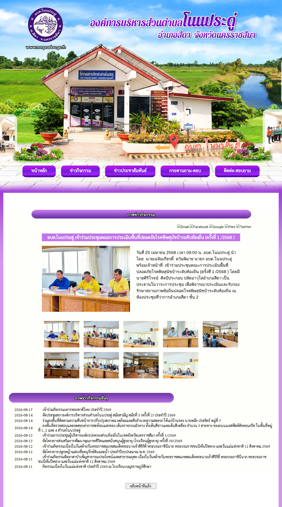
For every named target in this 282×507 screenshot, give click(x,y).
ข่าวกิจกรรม (80, 170)
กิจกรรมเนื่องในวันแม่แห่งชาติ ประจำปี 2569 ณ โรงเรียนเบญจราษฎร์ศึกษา (97, 466)
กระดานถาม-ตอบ (185, 170)
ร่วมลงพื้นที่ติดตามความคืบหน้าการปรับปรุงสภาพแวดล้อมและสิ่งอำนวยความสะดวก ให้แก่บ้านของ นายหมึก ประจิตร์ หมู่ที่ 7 (132, 420)
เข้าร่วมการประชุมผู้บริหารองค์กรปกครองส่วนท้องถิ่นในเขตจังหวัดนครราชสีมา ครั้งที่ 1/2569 (109, 435)
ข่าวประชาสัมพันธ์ (130, 170)
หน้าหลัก (39, 170)
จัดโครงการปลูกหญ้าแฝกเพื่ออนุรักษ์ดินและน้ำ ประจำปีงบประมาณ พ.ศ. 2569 (98, 451)
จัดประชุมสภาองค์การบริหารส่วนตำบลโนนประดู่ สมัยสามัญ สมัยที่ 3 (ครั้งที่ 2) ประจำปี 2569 (109, 415)
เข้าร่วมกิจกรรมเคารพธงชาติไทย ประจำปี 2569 (77, 409)
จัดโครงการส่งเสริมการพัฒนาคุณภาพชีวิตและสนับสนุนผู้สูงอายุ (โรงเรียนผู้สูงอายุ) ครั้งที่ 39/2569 (112, 440)
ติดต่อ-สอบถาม (237, 170)
